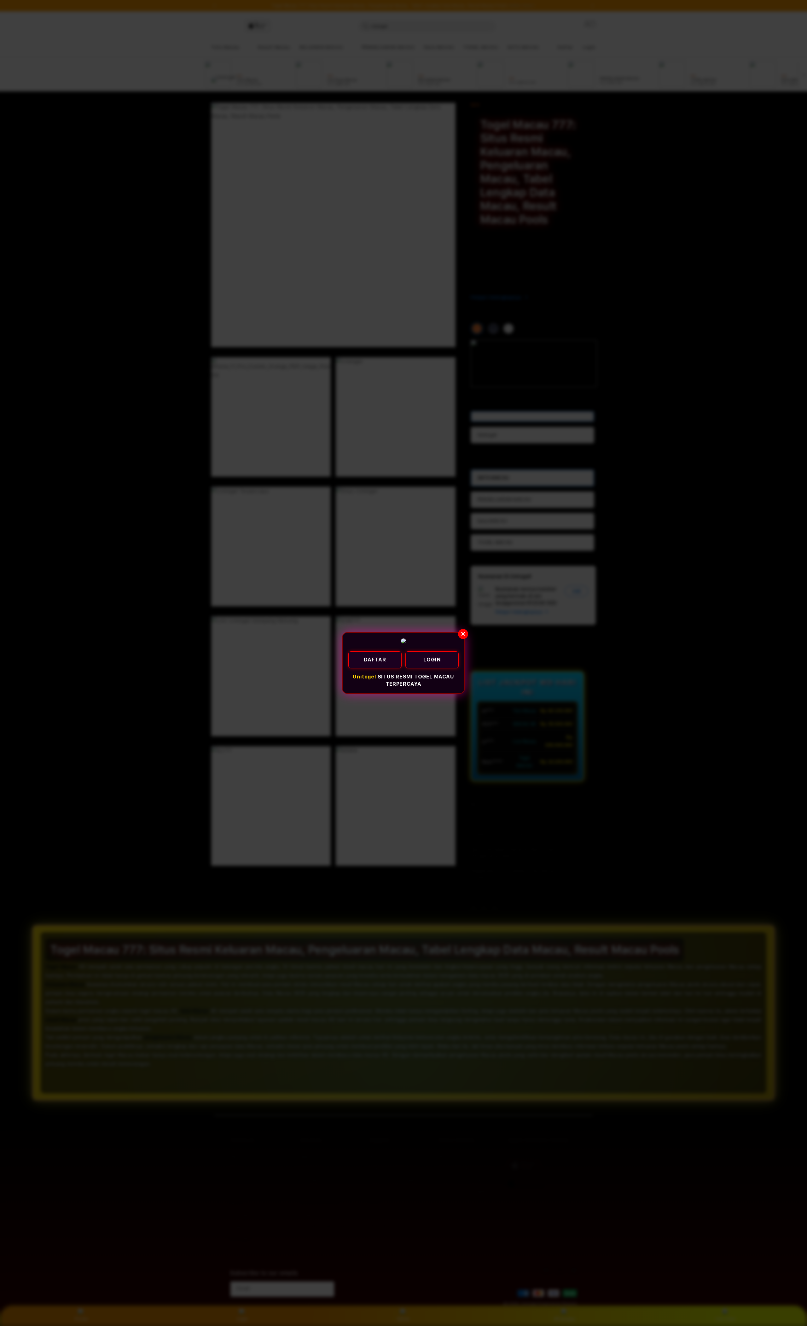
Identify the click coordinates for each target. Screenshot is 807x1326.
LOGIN (432, 660)
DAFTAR (375, 660)
